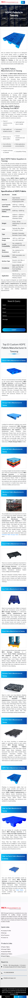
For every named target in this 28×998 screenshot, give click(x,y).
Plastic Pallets (6, 947)
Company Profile (6, 930)
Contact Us (5, 937)
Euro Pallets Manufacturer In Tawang (13, 589)
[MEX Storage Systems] (11, 909)
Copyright (4, 989)
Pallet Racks (19, 890)
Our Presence (5, 935)
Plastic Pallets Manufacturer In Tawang (14, 360)
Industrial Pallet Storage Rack (10, 534)
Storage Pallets (6, 949)
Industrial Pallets (6, 951)
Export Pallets (6, 956)
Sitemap (4, 933)
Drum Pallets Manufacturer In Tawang (13, 631)
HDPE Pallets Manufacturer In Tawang (13, 768)
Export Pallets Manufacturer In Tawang (14, 543)
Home (4, 18)
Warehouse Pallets (7, 954)
